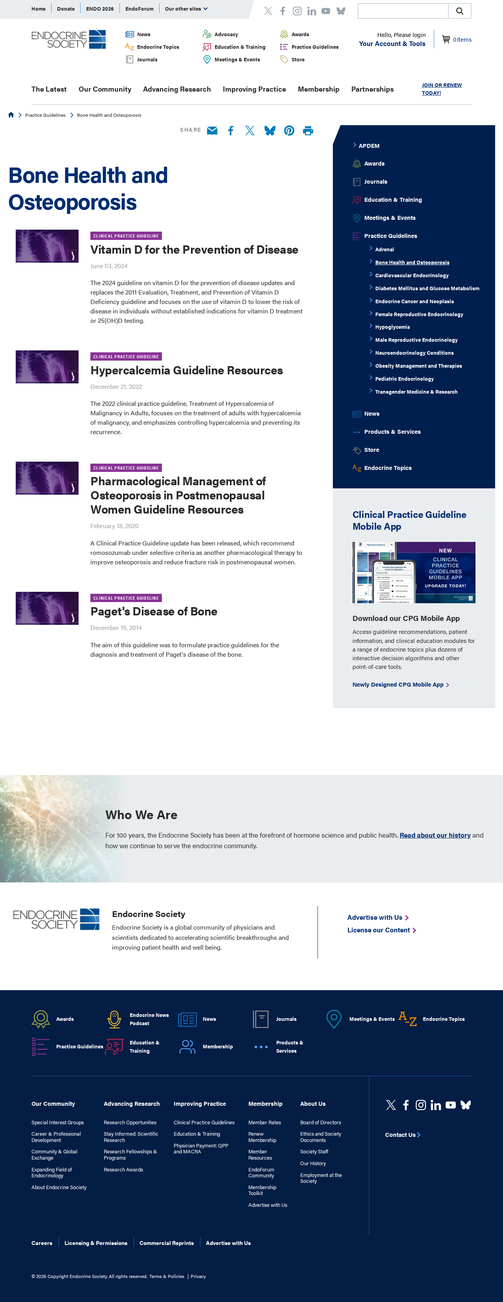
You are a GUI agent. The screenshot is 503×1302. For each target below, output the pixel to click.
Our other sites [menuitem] (183, 8)
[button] (460, 11)
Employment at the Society (321, 1178)
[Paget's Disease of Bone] (47, 608)
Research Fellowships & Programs (130, 1154)
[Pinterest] (289, 130)
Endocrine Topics (158, 46)
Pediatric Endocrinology (404, 378)
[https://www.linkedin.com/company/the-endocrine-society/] (436, 1105)
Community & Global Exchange (54, 1154)
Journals (147, 59)
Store (298, 59)
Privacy (198, 1276)
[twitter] (391, 1105)
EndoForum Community (261, 1172)
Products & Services (392, 431)
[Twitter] (250, 131)
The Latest (49, 89)
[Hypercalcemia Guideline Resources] (47, 366)
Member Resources (260, 1154)
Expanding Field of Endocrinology (51, 1172)
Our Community (105, 89)
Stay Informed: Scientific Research (131, 1137)
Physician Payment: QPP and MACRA (201, 1148)
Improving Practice (254, 89)
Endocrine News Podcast (149, 1019)
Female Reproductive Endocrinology (419, 314)
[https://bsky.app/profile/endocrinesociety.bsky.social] (466, 1105)
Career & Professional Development (56, 1137)
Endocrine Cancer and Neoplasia (414, 301)
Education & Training (240, 46)
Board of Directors (320, 1122)
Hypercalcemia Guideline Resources (186, 369)
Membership (319, 89)
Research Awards (123, 1169)
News (144, 34)
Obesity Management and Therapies (418, 365)
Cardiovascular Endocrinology (412, 275)
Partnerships (372, 89)
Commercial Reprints (167, 1243)
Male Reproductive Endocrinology (416, 339)
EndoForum (139, 8)
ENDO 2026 (100, 8)
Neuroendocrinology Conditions (414, 352)
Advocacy (226, 34)
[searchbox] (403, 12)
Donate (66, 8)
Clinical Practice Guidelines (204, 1122)
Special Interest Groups (57, 1122)
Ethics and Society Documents (320, 1137)
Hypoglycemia (392, 326)
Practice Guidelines (315, 46)
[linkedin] (451, 1105)
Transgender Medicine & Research (416, 391)
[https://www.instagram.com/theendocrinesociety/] (421, 1105)
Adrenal (384, 249)
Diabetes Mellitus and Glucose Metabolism (427, 288)
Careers (41, 1243)
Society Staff (314, 1151)
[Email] (212, 131)
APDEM (369, 145)
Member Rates (264, 1122)
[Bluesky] (269, 131)
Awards (300, 34)
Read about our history (435, 835)
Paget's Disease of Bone (154, 610)
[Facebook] (230, 131)
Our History (313, 1163)
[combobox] (403, 11)
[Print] (308, 131)
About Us (313, 1103)
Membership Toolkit (262, 1190)
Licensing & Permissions (95, 1243)
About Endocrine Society (58, 1187)
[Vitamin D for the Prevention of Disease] (47, 246)
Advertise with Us (267, 1205)
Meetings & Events (237, 59)
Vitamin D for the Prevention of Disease (194, 248)
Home (38, 8)
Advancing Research (177, 89)
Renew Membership (262, 1137)
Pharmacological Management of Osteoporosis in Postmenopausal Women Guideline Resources (178, 494)
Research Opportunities (130, 1122)
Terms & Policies (166, 1276)
